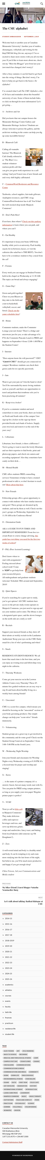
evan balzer (30, 1079)
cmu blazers (9, 1065)
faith (14, 1082)
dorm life (15, 1075)
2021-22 (8, 957)
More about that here (14, 484)
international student (13, 1089)
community (33, 1072)
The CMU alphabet (15, 28)
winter (17, 1110)
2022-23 (8, 962)
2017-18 (8, 935)
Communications (23, 1065)
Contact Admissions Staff (12, 1142)
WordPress (28, 1155)
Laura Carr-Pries (11, 1093)
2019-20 (8, 946)
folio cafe (34, 1082)
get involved (9, 1086)
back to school (10, 1054)
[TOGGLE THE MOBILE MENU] (3, 4)
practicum (9, 1023)
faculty (7, 1006)
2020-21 (8, 951)
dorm (6, 1075)
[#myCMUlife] (22, 4)
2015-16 (8, 924)
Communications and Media (15, 1072)
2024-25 (8, 973)
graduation (22, 1086)
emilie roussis (27, 1075)
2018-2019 (9, 940)
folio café (19, 809)
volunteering (30, 1107)
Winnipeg (7, 1110)
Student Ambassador (11, 36)
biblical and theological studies (17, 1058)
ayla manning (28, 1051)
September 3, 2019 (31, 36)
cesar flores (25, 1061)
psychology (20, 1103)
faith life (8, 1012)
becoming (23, 1054)
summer (7, 1107)
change (36, 1061)
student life (9, 1034)
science (31, 1103)
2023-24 (8, 968)
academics (9, 984)
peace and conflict (24, 1100)
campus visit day (10, 1061)
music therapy (35, 1096)
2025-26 (8, 979)
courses (8, 995)
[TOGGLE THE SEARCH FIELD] (41, 4)
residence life (10, 1028)
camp (36, 1058)
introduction (31, 1089)
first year (23, 1082)
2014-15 (8, 918)
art (18, 1051)
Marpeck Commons (11, 1096)
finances (8, 1017)
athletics (8, 990)
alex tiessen (9, 1051)
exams (6, 1082)
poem (37, 1100)
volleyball (17, 1107)
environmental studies (13, 1079)
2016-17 (8, 929)
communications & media (14, 1068)
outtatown (8, 1100)
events (7, 1001)
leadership (25, 1093)
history (33, 1086)
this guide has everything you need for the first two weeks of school (21, 539)
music (24, 1096)
